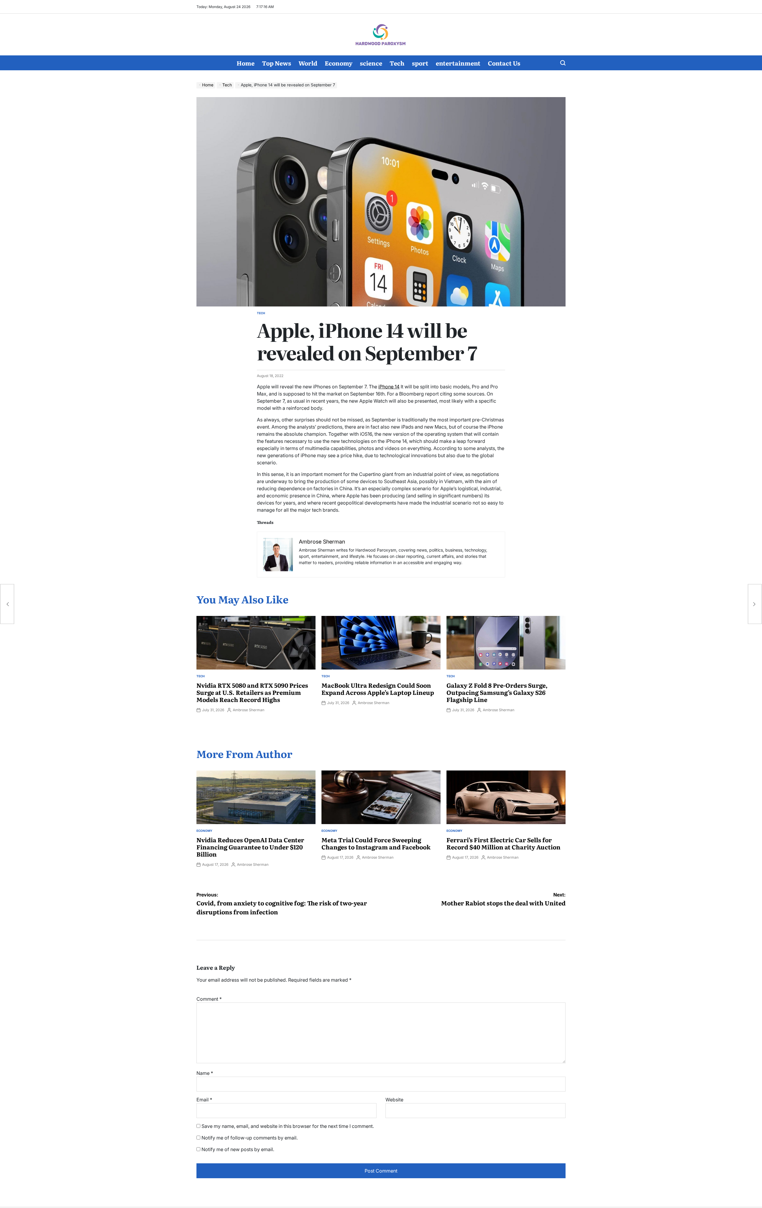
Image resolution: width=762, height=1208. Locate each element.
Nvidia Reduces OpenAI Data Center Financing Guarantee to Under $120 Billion (250, 846)
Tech (397, 62)
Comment (209, 999)
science (371, 62)
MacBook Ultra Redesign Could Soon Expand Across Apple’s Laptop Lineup (377, 689)
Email (204, 1100)
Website (394, 1100)
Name (204, 1073)
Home (245, 62)
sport (420, 62)
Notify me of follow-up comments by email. (250, 1138)
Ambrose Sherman (248, 710)
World (308, 62)
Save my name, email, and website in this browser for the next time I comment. (288, 1126)
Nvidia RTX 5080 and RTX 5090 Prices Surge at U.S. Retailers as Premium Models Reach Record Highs (252, 692)
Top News (276, 62)
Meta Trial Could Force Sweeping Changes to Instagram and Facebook (375, 843)
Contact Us (504, 62)
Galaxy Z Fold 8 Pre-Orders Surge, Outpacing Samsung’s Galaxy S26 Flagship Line (497, 692)
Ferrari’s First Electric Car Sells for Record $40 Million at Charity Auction (503, 843)
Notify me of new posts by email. (238, 1149)
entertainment (458, 62)
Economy (338, 62)
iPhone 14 (388, 387)
